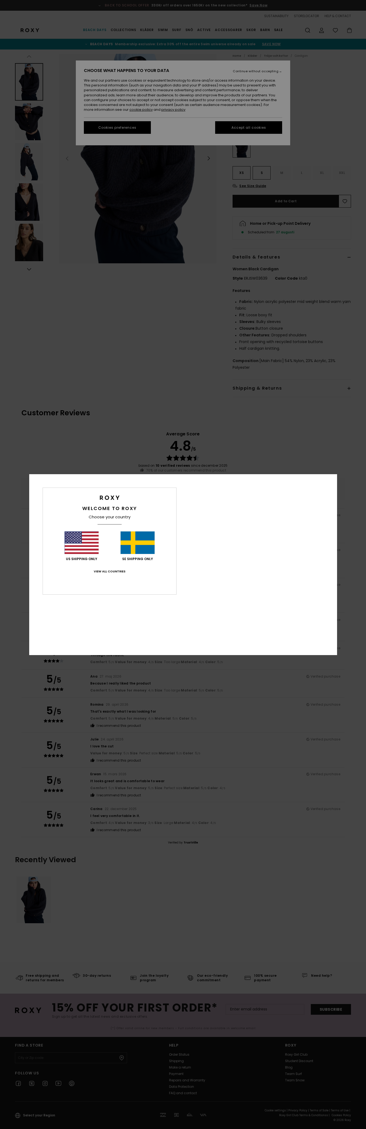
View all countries (109, 571)
